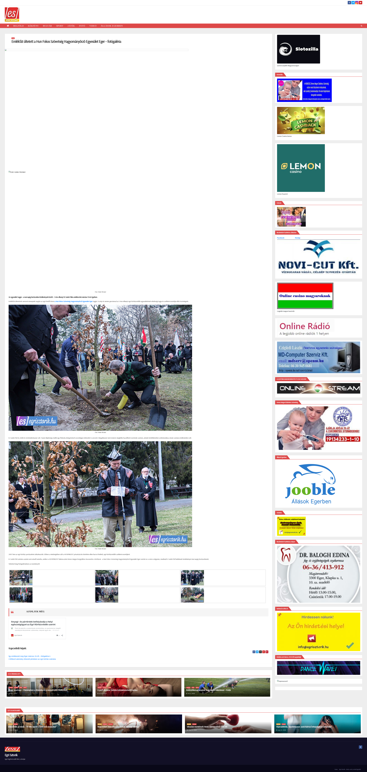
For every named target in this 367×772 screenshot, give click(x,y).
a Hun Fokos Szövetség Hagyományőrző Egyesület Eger (73, 301)
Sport (25, 687)
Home (336, 769)
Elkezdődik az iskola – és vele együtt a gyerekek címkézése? (32, 726)
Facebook (281, 238)
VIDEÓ (93, 26)
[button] (361, 26)
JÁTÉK (71, 26)
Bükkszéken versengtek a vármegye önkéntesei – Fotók (208, 690)
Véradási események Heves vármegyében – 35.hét (207, 726)
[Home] (8, 26)
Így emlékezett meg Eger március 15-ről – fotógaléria (29, 656)
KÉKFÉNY (33, 26)
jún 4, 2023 (191, 693)
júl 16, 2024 (102, 693)
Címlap (16, 687)
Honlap (297, 238)
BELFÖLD (18, 26)
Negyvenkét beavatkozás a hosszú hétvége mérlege (118, 726)
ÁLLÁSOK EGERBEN (112, 26)
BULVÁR (47, 26)
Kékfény (110, 724)
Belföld (10, 687)
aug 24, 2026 (14, 730)
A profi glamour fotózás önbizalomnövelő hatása (117, 690)
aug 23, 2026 (193, 730)
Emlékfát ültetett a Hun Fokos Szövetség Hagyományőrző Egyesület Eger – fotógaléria (66, 41)
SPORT (59, 26)
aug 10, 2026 (282, 730)
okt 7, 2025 (13, 693)
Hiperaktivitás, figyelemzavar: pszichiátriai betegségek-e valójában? (303, 726)
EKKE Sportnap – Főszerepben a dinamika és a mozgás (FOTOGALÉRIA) (38, 690)
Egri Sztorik (11, 755)
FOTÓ (82, 26)
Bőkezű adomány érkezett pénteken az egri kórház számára (33, 659)
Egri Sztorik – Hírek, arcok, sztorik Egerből (350, 769)
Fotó (13, 38)
